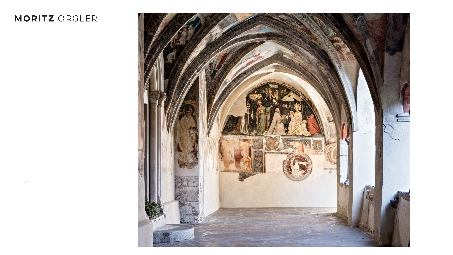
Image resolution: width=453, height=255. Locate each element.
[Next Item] (434, 130)
